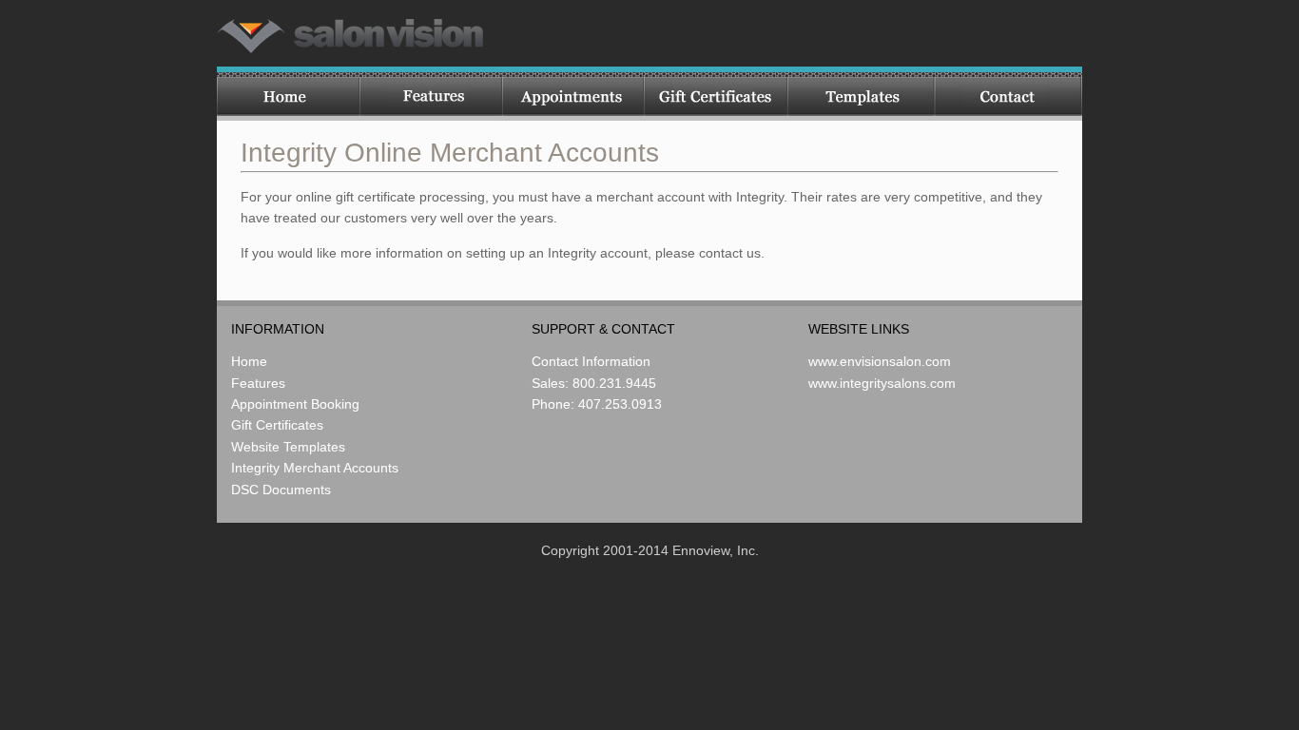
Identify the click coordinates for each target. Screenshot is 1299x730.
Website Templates (288, 446)
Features (258, 383)
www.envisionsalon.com (879, 361)
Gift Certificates (277, 424)
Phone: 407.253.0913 (597, 404)
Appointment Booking (295, 404)
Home (249, 361)
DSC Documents (281, 489)
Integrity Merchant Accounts (314, 467)
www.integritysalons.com (882, 383)
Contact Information (591, 361)
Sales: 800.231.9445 (594, 383)
